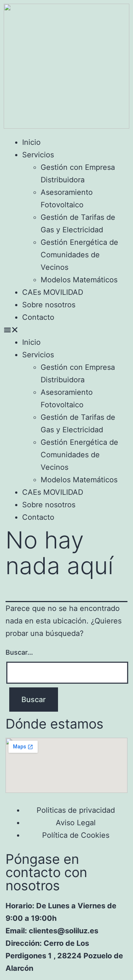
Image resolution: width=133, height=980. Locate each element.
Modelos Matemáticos (79, 279)
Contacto (38, 317)
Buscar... (19, 652)
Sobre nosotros (48, 304)
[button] (66, 329)
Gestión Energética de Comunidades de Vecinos (79, 255)
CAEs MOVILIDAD (52, 292)
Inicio (31, 142)
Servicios (38, 154)
